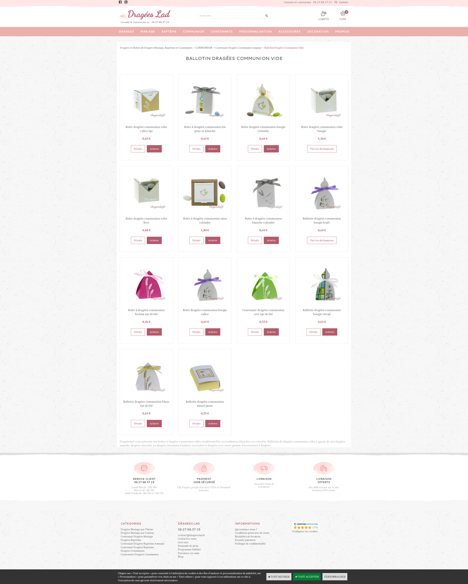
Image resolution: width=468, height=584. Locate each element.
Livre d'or (183, 542)
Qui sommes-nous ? (246, 529)
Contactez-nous (187, 538)
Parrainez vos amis (188, 553)
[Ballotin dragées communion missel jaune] (205, 397)
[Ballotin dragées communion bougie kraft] (322, 214)
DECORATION (318, 31)
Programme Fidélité (189, 549)
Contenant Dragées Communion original (238, 47)
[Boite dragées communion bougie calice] (205, 306)
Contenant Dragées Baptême (137, 547)
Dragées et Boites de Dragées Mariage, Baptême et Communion (156, 47)
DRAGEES (126, 31)
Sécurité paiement (245, 540)
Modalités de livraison (247, 536)
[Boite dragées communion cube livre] (146, 214)
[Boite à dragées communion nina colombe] (205, 214)
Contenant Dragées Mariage (137, 536)
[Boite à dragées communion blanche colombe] (263, 214)
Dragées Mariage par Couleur (137, 532)
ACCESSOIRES (289, 31)
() (315, 527)
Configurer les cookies (305, 531)
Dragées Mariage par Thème (137, 529)
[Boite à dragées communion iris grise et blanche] (205, 123)
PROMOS (342, 31)
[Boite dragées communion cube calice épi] (146, 123)
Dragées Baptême (131, 540)
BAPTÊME (168, 31)
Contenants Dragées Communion (139, 554)
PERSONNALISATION (255, 31)
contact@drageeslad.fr (191, 535)
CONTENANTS (222, 31)
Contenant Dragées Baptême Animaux (142, 543)
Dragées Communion (132, 550)
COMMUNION (193, 31)
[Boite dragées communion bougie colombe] (263, 123)
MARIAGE (147, 31)
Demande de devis (188, 545)
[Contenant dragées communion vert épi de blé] (263, 306)
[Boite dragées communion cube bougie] (322, 123)
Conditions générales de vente (252, 532)
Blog (180, 556)
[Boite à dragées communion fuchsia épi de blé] (146, 306)
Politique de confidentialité (250, 543)
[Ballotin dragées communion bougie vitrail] (322, 306)
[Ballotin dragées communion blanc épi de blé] (146, 397)
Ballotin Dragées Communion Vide (284, 47)
